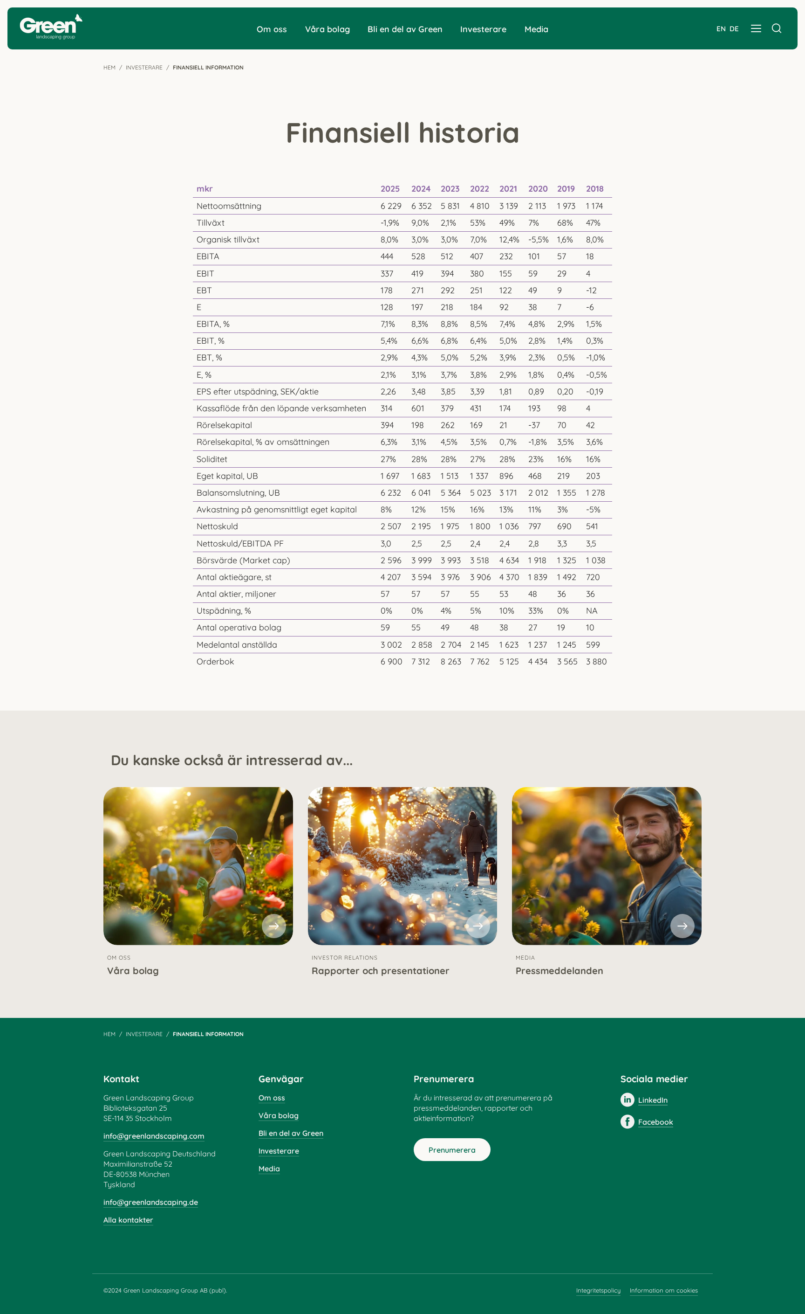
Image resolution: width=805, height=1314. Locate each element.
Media (536, 29)
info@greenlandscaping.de (150, 1202)
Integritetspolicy (598, 1290)
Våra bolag (327, 29)
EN (721, 28)
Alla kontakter (128, 1219)
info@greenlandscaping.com (154, 1136)
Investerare (483, 29)
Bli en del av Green (405, 29)
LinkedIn (653, 1100)
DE (734, 28)
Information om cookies (664, 1290)
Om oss (272, 29)
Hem (109, 67)
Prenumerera (452, 1150)
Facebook (655, 1122)
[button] (756, 28)
